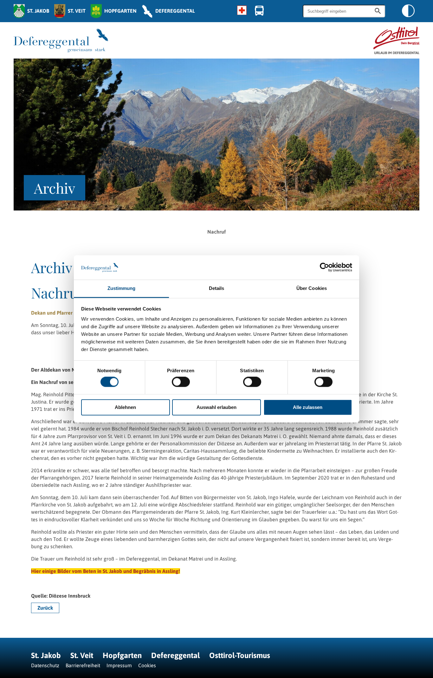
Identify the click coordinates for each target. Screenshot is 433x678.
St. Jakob (46, 655)
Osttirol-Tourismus (239, 655)
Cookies (147, 665)
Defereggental (176, 655)
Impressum (119, 665)
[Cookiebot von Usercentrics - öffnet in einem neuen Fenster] (324, 267)
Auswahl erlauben (216, 407)
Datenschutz (45, 665)
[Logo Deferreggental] (61, 40)
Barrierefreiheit (83, 665)
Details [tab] (216, 288)
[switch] (181, 382)
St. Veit (81, 655)
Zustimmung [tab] (121, 288)
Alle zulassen (307, 407)
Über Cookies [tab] (311, 288)
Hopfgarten (122, 655)
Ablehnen (125, 407)
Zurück (45, 608)
